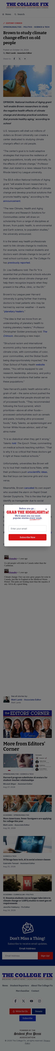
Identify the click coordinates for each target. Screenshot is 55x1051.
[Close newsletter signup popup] (46, 509)
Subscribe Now (27, 537)
